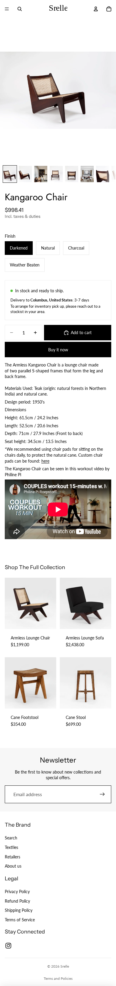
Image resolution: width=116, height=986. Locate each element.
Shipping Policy (18, 910)
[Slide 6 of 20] (87, 174)
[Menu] (7, 9)
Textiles (11, 847)
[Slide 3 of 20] (40, 174)
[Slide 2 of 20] (25, 174)
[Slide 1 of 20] (9, 174)
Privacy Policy (17, 891)
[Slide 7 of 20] (102, 174)
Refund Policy (17, 900)
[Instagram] (8, 945)
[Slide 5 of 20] (71, 174)
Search (11, 837)
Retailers (12, 856)
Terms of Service (20, 919)
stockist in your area (27, 311)
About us (13, 865)
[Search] (19, 8)
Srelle (64, 966)
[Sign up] (102, 794)
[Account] (95, 8)
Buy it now (58, 349)
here (45, 460)
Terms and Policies (58, 978)
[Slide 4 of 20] (56, 174)
